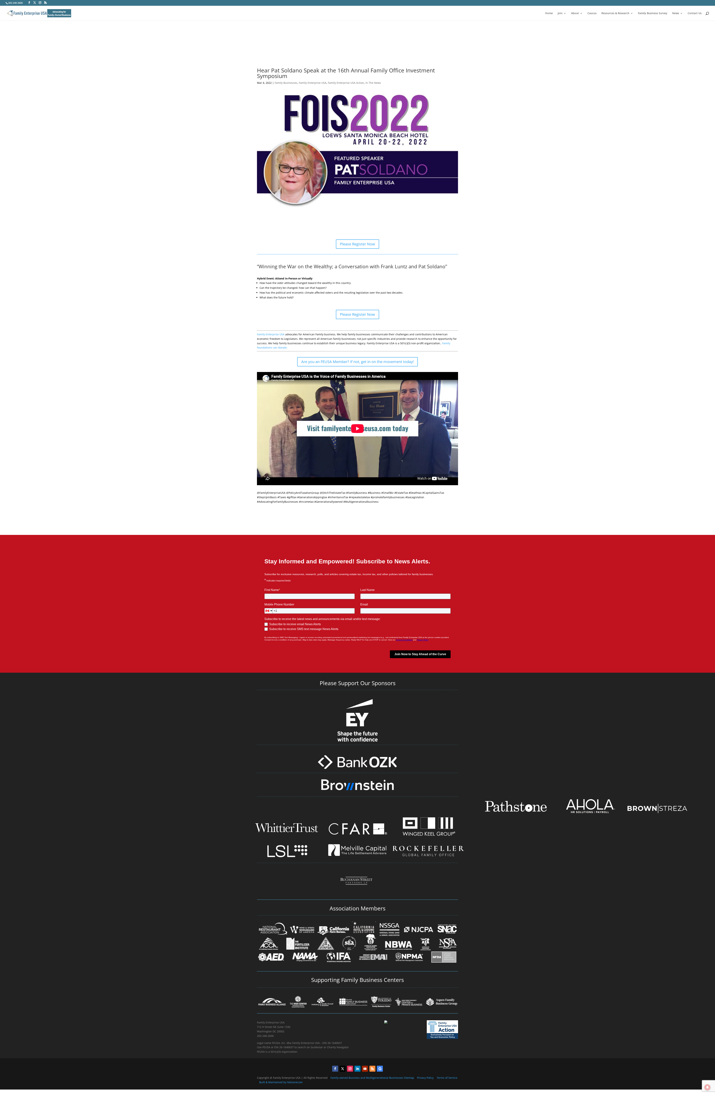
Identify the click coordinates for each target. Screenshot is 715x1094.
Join (560, 13)
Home (549, 13)
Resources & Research (615, 13)
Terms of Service (447, 1077)
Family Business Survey (652, 13)
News (675, 13)
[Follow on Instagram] (350, 1069)
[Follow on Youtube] (365, 1069)
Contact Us (695, 13)
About (575, 13)
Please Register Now (357, 244)
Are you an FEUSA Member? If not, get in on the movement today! (357, 361)
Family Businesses (286, 83)
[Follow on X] (343, 1069)
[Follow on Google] (380, 1069)
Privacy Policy (425, 1077)
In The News (373, 83)
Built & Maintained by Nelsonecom (281, 1082)
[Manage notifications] (707, 1087)
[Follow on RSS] (372, 1069)
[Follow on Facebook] (335, 1069)
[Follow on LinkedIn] (357, 1069)
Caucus (592, 13)
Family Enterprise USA (312, 83)
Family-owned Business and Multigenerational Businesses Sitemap (372, 1077)
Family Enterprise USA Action (346, 83)
